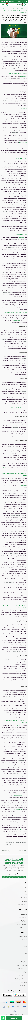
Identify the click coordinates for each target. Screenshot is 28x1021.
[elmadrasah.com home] (20, 4)
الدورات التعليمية (23, 936)
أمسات (25, 950)
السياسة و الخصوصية (22, 924)
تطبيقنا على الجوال (22, 904)
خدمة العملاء (24, 914)
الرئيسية (25, 887)
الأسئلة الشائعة (23, 917)
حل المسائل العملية (15, 515)
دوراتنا (25, 891)
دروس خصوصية (9, 696)
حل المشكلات (22, 675)
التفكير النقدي (23, 485)
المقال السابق (6, 850)
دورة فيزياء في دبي (22, 965)
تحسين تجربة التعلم (18, 795)
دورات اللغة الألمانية (22, 975)
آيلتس (25, 957)
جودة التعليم (8, 446)
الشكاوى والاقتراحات (22, 928)
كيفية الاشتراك (23, 898)
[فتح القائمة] (25, 4)
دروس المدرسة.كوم (9, 844)
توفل (25, 946)
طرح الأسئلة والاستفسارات (9, 582)
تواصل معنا (24, 901)
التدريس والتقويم (16, 320)
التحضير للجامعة (14, 132)
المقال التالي (22, 850)
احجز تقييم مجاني (14, 1018)
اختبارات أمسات (23, 986)
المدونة (25, 894)
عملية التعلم (22, 784)
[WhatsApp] (3, 1018)
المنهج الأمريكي (21, 237)
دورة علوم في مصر (22, 968)
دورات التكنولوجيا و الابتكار (21, 979)
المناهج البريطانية (23, 76)
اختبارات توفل (24, 982)
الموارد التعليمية (21, 737)
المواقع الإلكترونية (14, 553)
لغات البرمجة (24, 943)
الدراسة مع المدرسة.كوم (21, 842)
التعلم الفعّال (5, 467)
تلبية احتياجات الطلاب (21, 829)
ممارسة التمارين (16, 773)
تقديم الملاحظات (21, 760)
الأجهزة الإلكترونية (6, 292)
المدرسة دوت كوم (18, 725)
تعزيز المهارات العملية (12, 247)
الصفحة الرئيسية (23, 8)
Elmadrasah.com (13, 1014)
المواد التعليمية (19, 809)
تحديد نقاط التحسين (13, 204)
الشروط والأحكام (23, 921)
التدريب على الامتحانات (16, 651)
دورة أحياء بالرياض (23, 972)
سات (26, 953)
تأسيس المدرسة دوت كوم (21, 844)
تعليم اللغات (24, 939)
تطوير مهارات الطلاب (23, 142)
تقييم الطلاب (15, 427)
